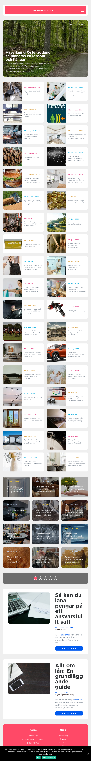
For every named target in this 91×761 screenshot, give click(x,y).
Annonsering (62, 736)
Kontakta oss (63, 746)
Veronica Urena (61, 630)
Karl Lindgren (80, 27)
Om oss (63, 739)
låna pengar (64, 635)
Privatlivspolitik (49, 757)
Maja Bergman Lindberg (64, 695)
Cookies (62, 742)
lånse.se (78, 700)
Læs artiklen (69, 648)
